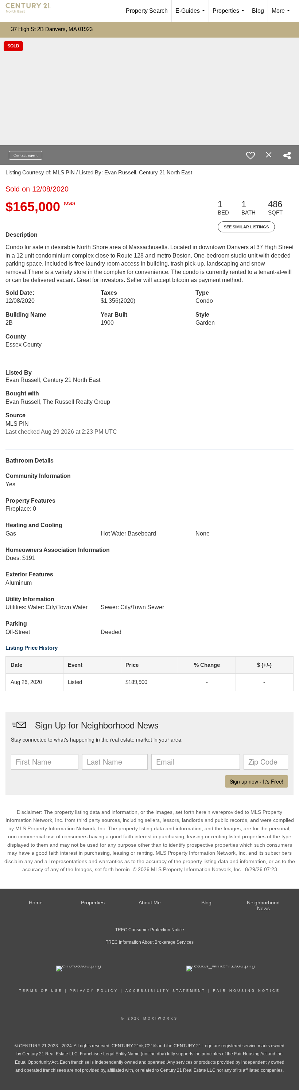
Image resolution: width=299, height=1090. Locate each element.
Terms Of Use (40, 991)
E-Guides (191, 15)
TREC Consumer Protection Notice (149, 929)
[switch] (250, 155)
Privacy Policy (94, 991)
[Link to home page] (31, 11)
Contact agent (25, 155)
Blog (258, 11)
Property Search (147, 11)
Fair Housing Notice (246, 991)
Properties (230, 15)
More (282, 15)
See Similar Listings (246, 227)
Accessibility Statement (165, 991)
